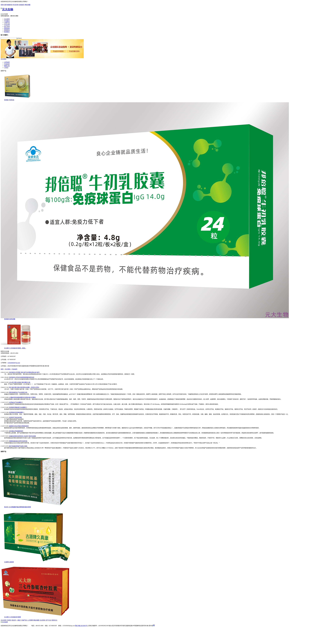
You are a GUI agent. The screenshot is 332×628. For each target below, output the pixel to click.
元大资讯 (3, 59)
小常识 (6, 67)
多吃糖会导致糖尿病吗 (16, 431)
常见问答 (16, 4)
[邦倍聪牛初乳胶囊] (145, 317)
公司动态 (7, 62)
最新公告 (7, 66)
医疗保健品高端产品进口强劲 (18, 446)
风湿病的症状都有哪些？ (16, 412)
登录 (2, 4)
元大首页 (3, 620)
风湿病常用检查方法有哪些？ (18, 407)
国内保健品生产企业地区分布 (18, 392)
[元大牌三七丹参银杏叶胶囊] (35, 615)
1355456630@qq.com (14, 362)
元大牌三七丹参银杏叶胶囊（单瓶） (15, 348)
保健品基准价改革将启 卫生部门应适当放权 (22, 436)
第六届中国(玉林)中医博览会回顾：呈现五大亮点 (24, 387)
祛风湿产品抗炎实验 (15, 417)
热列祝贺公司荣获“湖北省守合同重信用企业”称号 (24, 372)
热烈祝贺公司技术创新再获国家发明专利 (21, 377)
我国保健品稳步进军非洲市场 (18, 441)
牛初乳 (9, 620)
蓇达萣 (14, 620)
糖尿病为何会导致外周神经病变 (19, 426)
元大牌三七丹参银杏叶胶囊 (12, 617)
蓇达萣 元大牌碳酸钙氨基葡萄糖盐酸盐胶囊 (17, 507)
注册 (5, 4)
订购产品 (24, 620)
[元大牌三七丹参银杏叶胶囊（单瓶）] (18, 347)
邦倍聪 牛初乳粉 (9, 100)
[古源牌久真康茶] (35, 560)
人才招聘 (30, 620)
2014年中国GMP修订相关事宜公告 (19, 382)
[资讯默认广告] (42, 57)
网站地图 (27, 4)
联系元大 (54, 620)
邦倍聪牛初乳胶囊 (9, 319)
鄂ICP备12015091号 (81, 625)
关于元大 (48, 620)
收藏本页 (9, 4)
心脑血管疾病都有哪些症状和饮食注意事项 (22, 397)
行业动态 (7, 64)
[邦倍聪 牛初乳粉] (18, 98)
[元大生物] (4, 622)
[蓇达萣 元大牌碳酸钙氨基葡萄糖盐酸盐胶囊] (35, 505)
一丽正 (18, 620)
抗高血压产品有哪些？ (16, 402)
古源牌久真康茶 (9, 562)
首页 (2, 369)
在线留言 (21, 4)
